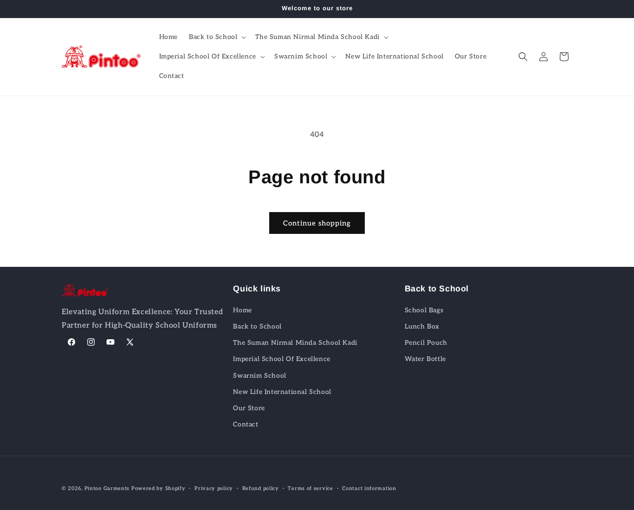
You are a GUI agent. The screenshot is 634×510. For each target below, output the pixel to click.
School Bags (424, 310)
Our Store (249, 408)
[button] (216, 37)
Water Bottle (425, 359)
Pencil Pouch (426, 342)
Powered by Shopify (158, 488)
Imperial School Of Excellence (281, 359)
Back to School (257, 326)
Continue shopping (317, 223)
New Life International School (282, 391)
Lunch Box (422, 326)
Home (242, 310)
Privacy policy (213, 488)
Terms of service (310, 488)
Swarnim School (259, 375)
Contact (245, 424)
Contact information (369, 488)
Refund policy (260, 488)
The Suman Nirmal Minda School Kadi (295, 342)
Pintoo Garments (107, 488)
